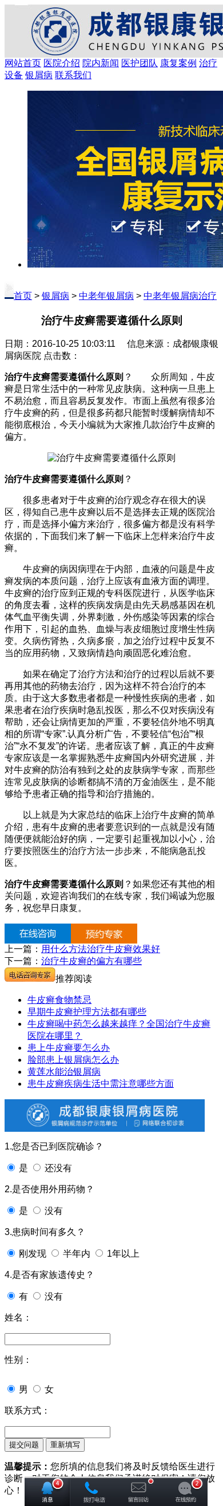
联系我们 (73, 75)
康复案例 (178, 63)
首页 (23, 296)
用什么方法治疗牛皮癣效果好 (100, 949)
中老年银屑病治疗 (180, 296)
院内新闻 (100, 63)
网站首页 (23, 63)
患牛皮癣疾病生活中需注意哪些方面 (100, 1083)
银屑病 (39, 75)
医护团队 (139, 63)
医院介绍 (61, 63)
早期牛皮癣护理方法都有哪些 (86, 1012)
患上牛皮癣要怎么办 (68, 1047)
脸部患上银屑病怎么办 (73, 1059)
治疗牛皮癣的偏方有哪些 (91, 961)
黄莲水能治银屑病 (64, 1071)
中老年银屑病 (106, 296)
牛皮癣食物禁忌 (59, 1000)
